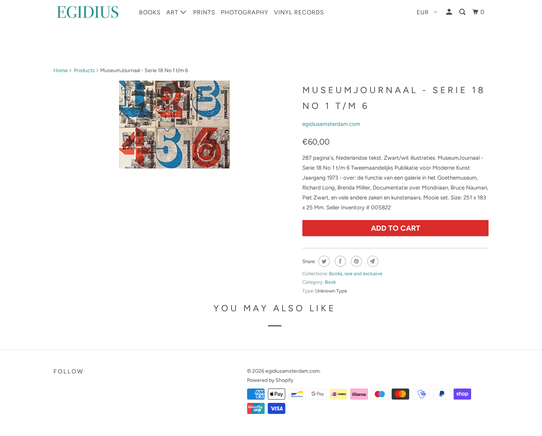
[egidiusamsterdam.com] (91, 12)
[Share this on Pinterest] (355, 261)
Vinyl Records (299, 12)
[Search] (463, 12)
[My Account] (450, 12)
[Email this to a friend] (371, 261)
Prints (204, 12)
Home (60, 70)
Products (84, 70)
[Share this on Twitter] (323, 261)
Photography (244, 12)
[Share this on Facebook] (339, 261)
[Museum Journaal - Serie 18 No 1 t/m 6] (174, 125)
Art (173, 12)
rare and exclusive (363, 273)
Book (330, 282)
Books (150, 12)
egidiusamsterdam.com (331, 124)
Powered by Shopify (270, 380)
